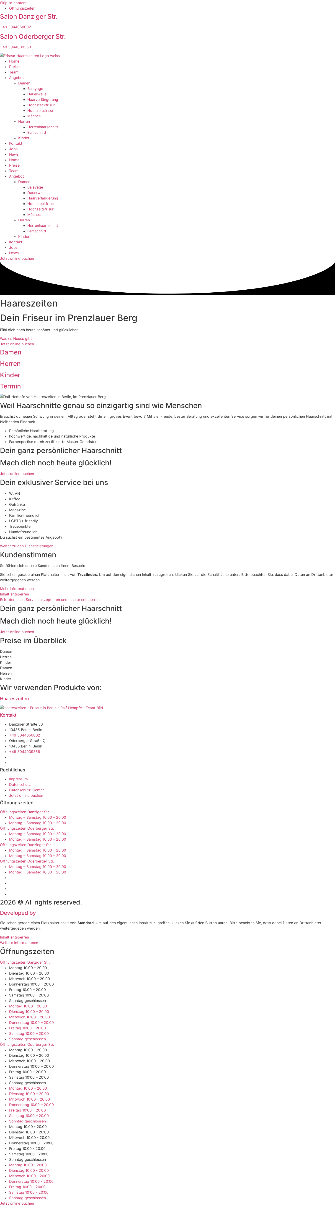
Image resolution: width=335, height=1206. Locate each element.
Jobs (13, 149)
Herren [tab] (6, 657)
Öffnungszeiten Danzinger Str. (26, 844)
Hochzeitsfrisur (40, 110)
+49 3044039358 (15, 47)
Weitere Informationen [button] (19, 942)
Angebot (16, 77)
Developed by (45, 913)
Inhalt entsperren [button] (14, 594)
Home (14, 61)
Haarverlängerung (42, 99)
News (14, 154)
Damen (24, 83)
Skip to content (13, 2)
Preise (14, 66)
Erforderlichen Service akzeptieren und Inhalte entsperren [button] (50, 599)
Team (13, 72)
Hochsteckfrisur (41, 105)
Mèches (34, 116)
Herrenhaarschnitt (42, 127)
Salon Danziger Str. (29, 16)
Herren (24, 121)
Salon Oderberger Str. (33, 36)
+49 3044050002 (15, 27)
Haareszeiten (14, 698)
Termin (10, 386)
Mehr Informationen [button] (17, 588)
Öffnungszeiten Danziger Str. (25, 812)
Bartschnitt (36, 132)
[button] (167, 812)
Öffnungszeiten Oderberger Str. (27, 828)
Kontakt (15, 143)
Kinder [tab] (5, 662)
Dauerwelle (36, 94)
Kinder (23, 138)
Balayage (35, 88)
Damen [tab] (6, 651)
